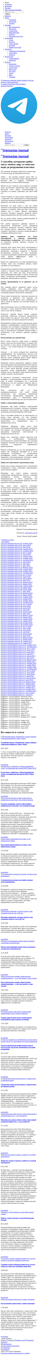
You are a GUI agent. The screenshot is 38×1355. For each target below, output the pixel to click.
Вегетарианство (14, 27)
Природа (12, 55)
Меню (7, 2)
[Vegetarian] (29, 1340)
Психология (9, 56)
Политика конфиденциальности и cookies (15, 1353)
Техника (12, 23)
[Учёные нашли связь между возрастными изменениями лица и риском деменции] (19, 1013)
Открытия (12, 20)
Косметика (12, 64)
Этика (11, 40)
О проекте (8, 4)
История (12, 45)
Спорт (11, 73)
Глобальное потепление (17, 51)
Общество (12, 60)
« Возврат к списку (7, 540)
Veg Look (12, 71)
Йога (10, 75)
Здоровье (12, 77)
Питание (8, 25)
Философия (9, 38)
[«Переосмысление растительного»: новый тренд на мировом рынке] (19, 1080)
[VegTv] (4, 1340)
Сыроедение (13, 31)
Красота (7, 62)
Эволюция (12, 21)
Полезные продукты (16, 36)
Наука (7, 18)
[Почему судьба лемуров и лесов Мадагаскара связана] (19, 1214)
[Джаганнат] (5, 1348)
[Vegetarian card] (19, 1340)
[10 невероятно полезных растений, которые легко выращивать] (19, 876)
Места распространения (13, 10)
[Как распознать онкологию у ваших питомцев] (17, 1299)
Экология (8, 49)
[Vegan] (10, 1340)
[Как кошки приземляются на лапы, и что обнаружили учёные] (19, 841)
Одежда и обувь (14, 66)
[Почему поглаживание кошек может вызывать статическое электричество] (19, 943)
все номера (5, 541)
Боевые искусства (15, 47)
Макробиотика (14, 33)
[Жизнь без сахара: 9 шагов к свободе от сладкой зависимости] (19, 1156)
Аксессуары (13, 68)
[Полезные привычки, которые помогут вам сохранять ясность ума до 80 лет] (19, 913)
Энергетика (13, 53)
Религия (12, 42)
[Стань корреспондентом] (10, 1346)
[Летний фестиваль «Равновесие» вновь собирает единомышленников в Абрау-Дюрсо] (19, 738)
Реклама (8, 8)
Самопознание (14, 58)
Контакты (8, 6)
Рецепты (12, 34)
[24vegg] (4, 1342)
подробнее (4, 764)
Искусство (12, 69)
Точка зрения (13, 44)
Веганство (12, 29)
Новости (8, 16)
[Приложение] (6, 1344)
